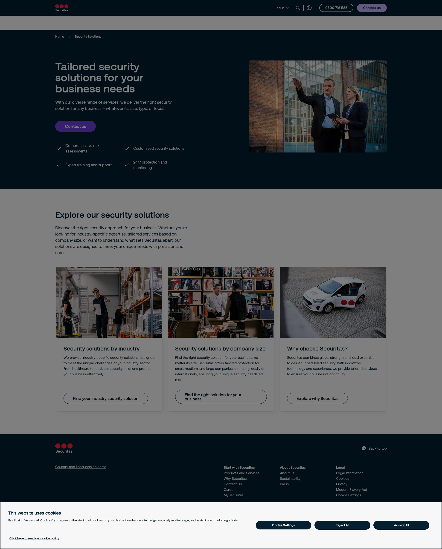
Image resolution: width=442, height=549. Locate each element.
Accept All (401, 525)
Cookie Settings (283, 525)
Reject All (342, 525)
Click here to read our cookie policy (34, 538)
